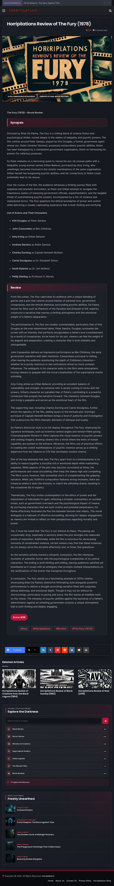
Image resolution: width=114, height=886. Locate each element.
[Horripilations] (23, 10)
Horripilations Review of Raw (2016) (93, 692)
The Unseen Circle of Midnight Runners (35, 834)
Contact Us (71, 881)
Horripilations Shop (102, 881)
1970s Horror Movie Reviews (21, 96)
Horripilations (42, 628)
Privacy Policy (85, 881)
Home (50, 881)
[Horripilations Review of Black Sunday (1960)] (57, 678)
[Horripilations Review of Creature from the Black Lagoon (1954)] (19, 678)
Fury (24, 628)
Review (62, 628)
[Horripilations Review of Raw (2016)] (95, 678)
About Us (60, 881)
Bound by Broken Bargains (29, 859)
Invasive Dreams (25, 810)
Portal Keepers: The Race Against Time (42, 3)
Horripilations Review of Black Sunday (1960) (56, 692)
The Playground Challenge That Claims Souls (38, 847)
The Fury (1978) (83, 628)
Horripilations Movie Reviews (54, 96)
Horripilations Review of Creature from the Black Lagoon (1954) (15, 693)
